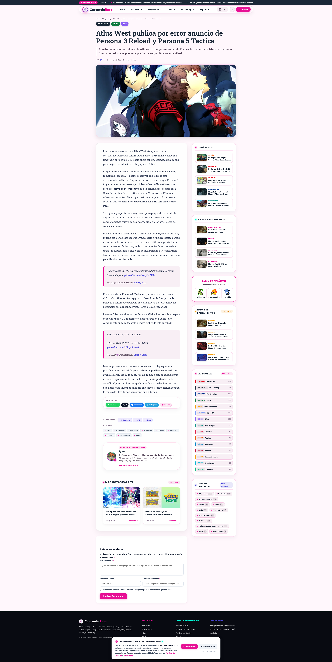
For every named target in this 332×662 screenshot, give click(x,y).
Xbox (169, 9)
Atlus (107, 431)
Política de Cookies (184, 633)
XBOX (115, 24)
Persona (159, 431)
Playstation (153, 9)
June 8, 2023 (139, 282)
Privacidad (128, 655)
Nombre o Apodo (107, 579)
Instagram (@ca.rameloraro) (222, 625)
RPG (125, 24)
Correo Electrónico (151, 579)
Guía (201, 510)
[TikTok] (225, 9)
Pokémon (203, 521)
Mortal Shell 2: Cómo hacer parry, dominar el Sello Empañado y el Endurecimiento (123, 3)
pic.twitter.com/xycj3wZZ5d (139, 275)
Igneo (102, 60)
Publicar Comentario (113, 596)
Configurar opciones (208, 651)
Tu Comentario (107, 561)
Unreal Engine (124, 435)
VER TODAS (227, 374)
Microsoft (133, 431)
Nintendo (134, 9)
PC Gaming (186, 9)
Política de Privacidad (185, 629)
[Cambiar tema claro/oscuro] (232, 9)
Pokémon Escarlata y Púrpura (211, 526)
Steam (202, 505)
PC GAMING (103, 24)
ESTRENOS (227, 311)
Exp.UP (203, 9)
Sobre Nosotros (182, 625)
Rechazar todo (208, 646)
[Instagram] (220, 9)
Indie (201, 531)
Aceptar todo (189, 646)
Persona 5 (109, 435)
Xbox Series (218, 531)
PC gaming (106, 19)
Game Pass (119, 431)
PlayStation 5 (205, 515)
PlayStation (147, 629)
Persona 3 (172, 431)
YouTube (213, 633)
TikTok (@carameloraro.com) (222, 629)
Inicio (122, 9)
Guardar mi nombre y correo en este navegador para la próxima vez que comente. (137, 590)
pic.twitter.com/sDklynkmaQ (123, 347)
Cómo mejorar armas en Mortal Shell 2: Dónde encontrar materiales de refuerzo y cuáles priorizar (205, 3)
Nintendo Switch (206, 499)
